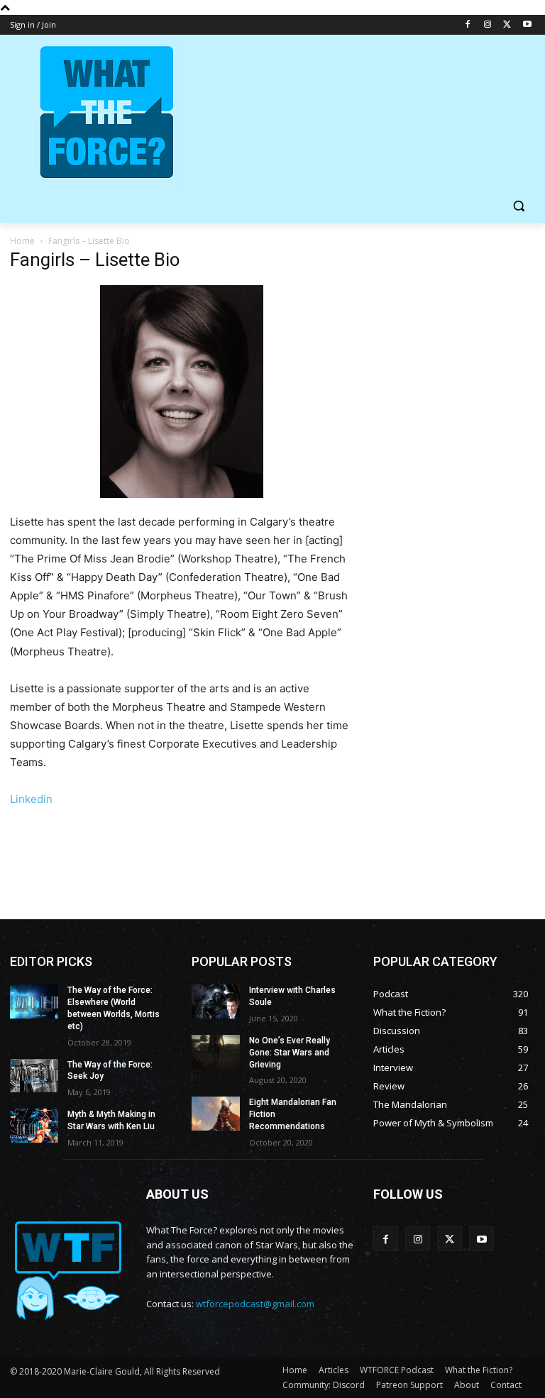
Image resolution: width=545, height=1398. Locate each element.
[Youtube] (527, 25)
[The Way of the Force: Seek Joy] (34, 1076)
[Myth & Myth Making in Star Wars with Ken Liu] (34, 1126)
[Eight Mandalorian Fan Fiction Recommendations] (216, 1114)
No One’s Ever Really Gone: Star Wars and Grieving (289, 1053)
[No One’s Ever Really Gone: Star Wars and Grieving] (216, 1052)
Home (22, 241)
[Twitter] (507, 25)
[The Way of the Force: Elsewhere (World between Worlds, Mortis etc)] (34, 1001)
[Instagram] (488, 25)
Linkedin (31, 799)
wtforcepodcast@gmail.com (255, 1303)
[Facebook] (468, 25)
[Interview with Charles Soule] (216, 1001)
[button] (518, 206)
